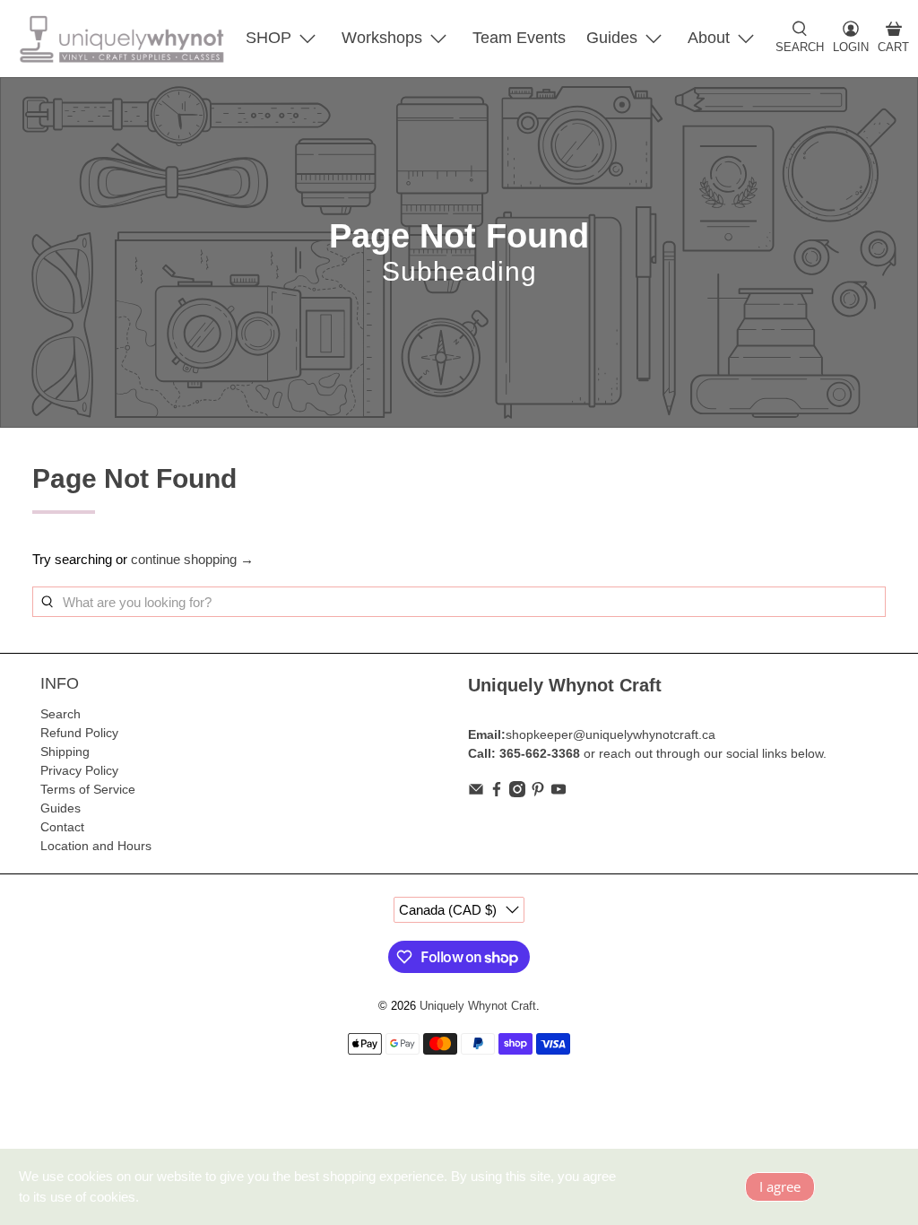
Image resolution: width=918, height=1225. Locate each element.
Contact (62, 827)
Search (60, 714)
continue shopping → (192, 559)
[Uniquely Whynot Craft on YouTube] (558, 793)
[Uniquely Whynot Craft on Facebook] (497, 793)
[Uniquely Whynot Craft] (122, 38)
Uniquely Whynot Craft (478, 1006)
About (709, 38)
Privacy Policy (79, 770)
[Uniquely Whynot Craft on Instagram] (517, 793)
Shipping (65, 751)
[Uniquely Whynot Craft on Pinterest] (538, 793)
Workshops (382, 38)
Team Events (519, 38)
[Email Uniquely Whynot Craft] (476, 793)
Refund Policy (79, 732)
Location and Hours (96, 845)
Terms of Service (87, 789)
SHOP (268, 38)
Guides (611, 38)
